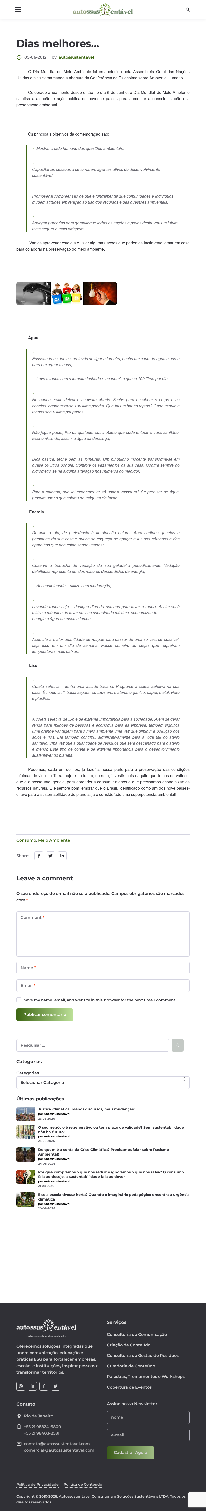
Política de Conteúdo (83, 1484)
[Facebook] (43, 1386)
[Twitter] (55, 1386)
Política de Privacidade (37, 1484)
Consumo (26, 840)
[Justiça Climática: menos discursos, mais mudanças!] (25, 1114)
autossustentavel (76, 57)
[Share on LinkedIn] (62, 855)
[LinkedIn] (32, 1386)
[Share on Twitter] (50, 855)
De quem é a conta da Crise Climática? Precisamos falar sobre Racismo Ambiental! (103, 1152)
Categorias (27, 1073)
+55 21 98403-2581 (41, 1433)
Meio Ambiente (54, 840)
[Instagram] (20, 1386)
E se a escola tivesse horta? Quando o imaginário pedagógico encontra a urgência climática (114, 1197)
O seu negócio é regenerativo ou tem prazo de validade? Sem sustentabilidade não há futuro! (111, 1129)
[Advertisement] (103, 1253)
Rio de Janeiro (38, 1416)
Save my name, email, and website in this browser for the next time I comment (99, 1000)
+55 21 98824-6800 (42, 1426)
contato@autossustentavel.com (57, 1443)
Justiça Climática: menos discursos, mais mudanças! (86, 1109)
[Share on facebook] (38, 855)
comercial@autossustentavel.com (59, 1450)
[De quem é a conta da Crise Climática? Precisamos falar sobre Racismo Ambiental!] (25, 1154)
